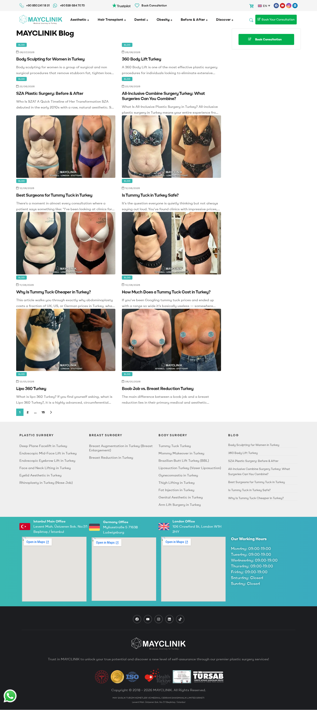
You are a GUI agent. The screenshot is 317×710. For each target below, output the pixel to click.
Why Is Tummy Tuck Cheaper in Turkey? (53, 292)
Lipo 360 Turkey (31, 388)
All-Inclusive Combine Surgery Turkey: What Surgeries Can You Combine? (163, 96)
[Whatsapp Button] (10, 696)
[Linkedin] (295, 5)
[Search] (251, 19)
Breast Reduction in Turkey (111, 457)
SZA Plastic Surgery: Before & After (49, 93)
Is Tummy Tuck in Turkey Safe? (150, 195)
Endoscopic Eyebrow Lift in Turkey (47, 460)
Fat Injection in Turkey (176, 490)
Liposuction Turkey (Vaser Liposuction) (189, 468)
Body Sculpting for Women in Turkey (50, 59)
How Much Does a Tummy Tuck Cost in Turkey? (166, 292)
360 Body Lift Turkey (141, 59)
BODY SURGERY (172, 435)
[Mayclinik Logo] (40, 19)
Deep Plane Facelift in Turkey (43, 446)
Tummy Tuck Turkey (174, 446)
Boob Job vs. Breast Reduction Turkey (157, 388)
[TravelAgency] (182, 676)
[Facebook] (276, 5)
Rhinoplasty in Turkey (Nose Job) (46, 482)
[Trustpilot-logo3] (121, 5)
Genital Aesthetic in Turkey (180, 497)
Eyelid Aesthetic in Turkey (40, 475)
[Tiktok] (180, 619)
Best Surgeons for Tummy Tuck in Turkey (54, 195)
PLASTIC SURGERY (36, 435)
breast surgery (105, 435)
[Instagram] (288, 5)
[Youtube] (282, 5)
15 (43, 412)
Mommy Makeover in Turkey (181, 453)
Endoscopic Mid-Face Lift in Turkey (48, 453)
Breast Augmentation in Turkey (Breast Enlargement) (121, 448)
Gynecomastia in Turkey (178, 475)
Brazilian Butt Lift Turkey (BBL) (183, 460)
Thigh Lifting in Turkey (176, 482)
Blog (21, 44)
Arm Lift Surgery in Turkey (179, 504)
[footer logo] (158, 644)
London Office (184, 521)
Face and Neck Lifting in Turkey (45, 468)
